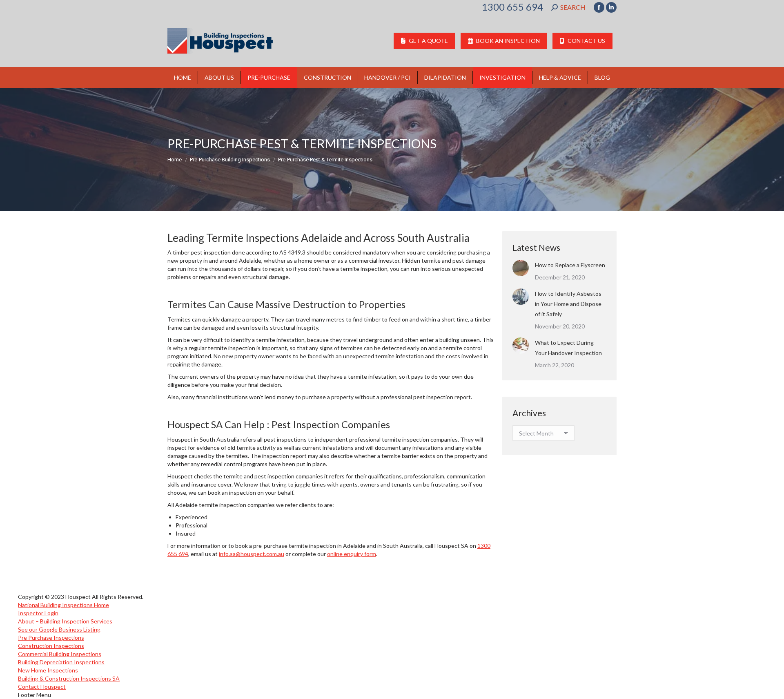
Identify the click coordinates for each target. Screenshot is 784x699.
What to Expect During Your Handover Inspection (568, 347)
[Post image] (520, 268)
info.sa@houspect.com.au (251, 553)
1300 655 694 (512, 6)
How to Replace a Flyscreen (570, 264)
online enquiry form (351, 553)
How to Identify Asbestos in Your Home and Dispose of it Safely (568, 303)
